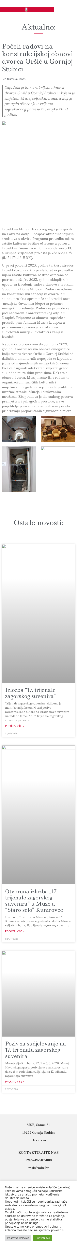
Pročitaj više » (14, 726)
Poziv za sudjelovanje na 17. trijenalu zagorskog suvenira (35, 1050)
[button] (70, 7)
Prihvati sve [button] (43, 1237)
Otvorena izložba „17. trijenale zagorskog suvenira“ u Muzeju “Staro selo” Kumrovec (34, 901)
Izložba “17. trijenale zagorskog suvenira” (30, 693)
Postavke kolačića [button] (18, 1237)
